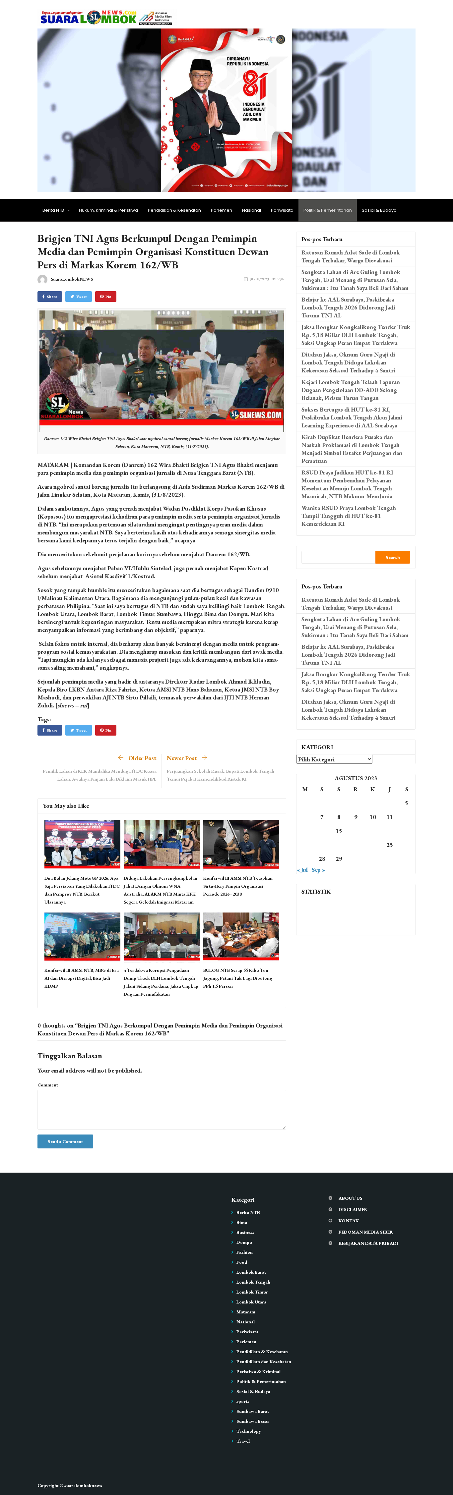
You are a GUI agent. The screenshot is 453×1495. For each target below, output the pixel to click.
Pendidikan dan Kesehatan (263, 1361)
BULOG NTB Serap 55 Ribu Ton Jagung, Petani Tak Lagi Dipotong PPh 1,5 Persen (237, 978)
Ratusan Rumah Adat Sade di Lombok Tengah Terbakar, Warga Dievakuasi (350, 256)
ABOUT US (350, 1198)
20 (305, 845)
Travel (243, 1441)
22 (339, 845)
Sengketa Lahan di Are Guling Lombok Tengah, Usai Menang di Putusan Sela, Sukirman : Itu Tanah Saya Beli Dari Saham (355, 280)
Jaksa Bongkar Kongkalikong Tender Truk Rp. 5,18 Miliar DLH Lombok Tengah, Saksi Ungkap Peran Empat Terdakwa (355, 335)
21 (322, 845)
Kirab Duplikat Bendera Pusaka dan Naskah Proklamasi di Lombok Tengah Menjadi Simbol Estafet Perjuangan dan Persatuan (351, 449)
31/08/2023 (259, 279)
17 (372, 831)
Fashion (244, 1252)
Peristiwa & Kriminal (258, 1371)
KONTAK (349, 1221)
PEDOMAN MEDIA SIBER (366, 1232)
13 (305, 831)
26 (406, 845)
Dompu (244, 1242)
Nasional (251, 210)
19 (406, 831)
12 (406, 817)
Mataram (245, 1312)
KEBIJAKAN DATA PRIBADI (368, 1243)
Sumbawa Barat (252, 1411)
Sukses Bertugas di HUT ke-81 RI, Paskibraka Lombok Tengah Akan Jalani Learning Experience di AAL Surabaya (351, 417)
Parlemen (221, 210)
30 (356, 858)
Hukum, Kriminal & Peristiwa (108, 210)
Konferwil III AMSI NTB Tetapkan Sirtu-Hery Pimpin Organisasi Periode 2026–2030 (238, 886)
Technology (248, 1431)
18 (389, 831)
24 (372, 845)
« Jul (302, 869)
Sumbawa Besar (252, 1421)
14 (322, 831)
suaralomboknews (83, 1485)
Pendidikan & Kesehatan (174, 210)
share (52, 296)
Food (241, 1262)
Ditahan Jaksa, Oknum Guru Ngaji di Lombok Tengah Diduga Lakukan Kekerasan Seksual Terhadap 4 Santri (348, 362)
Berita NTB (53, 210)
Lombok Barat (251, 1272)
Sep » (318, 869)
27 (305, 858)
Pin (108, 296)
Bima (241, 1222)
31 (372, 858)
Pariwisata (282, 210)
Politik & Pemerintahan (327, 210)
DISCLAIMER (353, 1209)
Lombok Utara (251, 1302)
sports (242, 1401)
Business (245, 1232)
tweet (81, 296)
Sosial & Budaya (379, 210)
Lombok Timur (252, 1292)
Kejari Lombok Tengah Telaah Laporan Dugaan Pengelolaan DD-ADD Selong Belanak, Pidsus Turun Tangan (350, 390)
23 (356, 845)
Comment (47, 1085)
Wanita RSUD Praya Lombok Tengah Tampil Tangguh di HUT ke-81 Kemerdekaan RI (348, 515)
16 (356, 831)
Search (393, 557)
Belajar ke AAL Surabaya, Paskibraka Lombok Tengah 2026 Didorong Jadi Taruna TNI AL (348, 307)
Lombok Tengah (253, 1282)
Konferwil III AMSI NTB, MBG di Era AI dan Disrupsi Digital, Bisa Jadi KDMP (81, 978)
